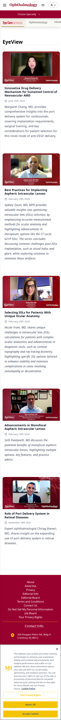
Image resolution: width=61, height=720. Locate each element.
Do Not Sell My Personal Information (30, 609)
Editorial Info (31, 594)
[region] (30, 682)
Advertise (30, 586)
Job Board (31, 613)
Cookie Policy (28, 688)
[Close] (57, 649)
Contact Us (30, 605)
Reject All (30, 704)
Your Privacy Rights (30, 617)
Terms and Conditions (30, 601)
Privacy (30, 590)
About (30, 582)
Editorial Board (30, 597)
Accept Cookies (30, 713)
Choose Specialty (27, 14)
